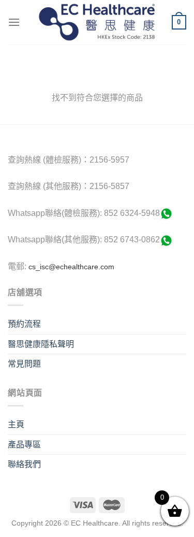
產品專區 (24, 444)
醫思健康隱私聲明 (41, 344)
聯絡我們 (24, 464)
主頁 (16, 424)
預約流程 (24, 324)
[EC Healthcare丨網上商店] (97, 22)
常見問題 (24, 363)
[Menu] (14, 22)
